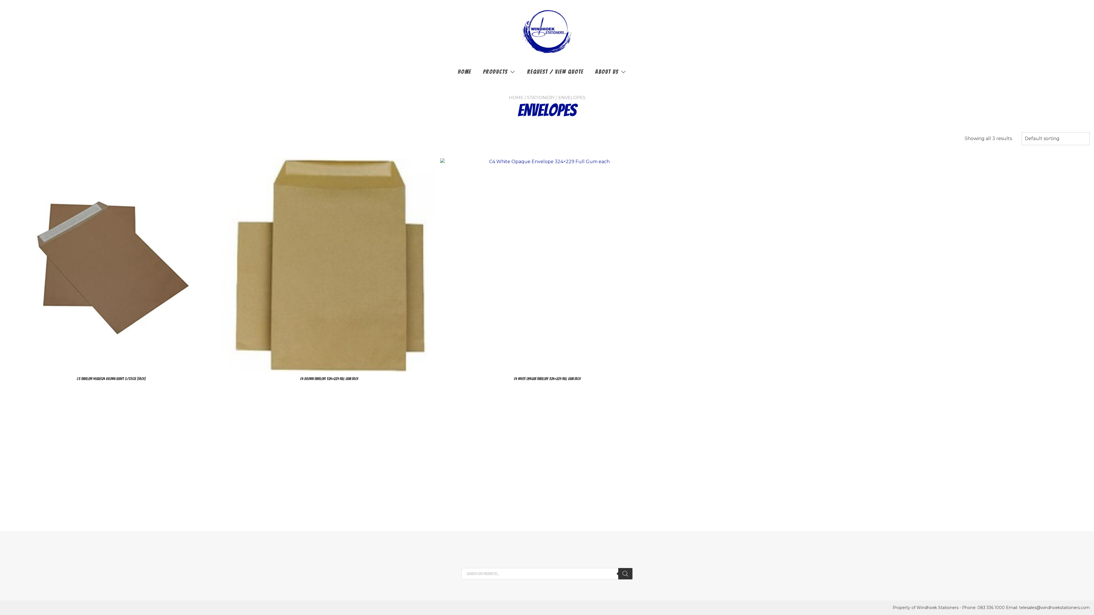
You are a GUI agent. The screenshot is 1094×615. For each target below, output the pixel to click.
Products (495, 72)
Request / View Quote (555, 72)
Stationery (541, 97)
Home (464, 72)
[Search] (625, 573)
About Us (607, 72)
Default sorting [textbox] (1042, 138)
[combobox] (1056, 138)
